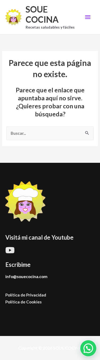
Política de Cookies (23, 301)
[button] (88, 348)
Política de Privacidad (25, 294)
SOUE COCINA (42, 14)
